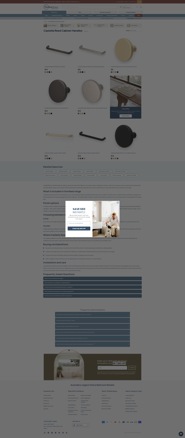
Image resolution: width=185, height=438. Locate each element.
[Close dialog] (118, 202)
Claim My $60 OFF (79, 229)
